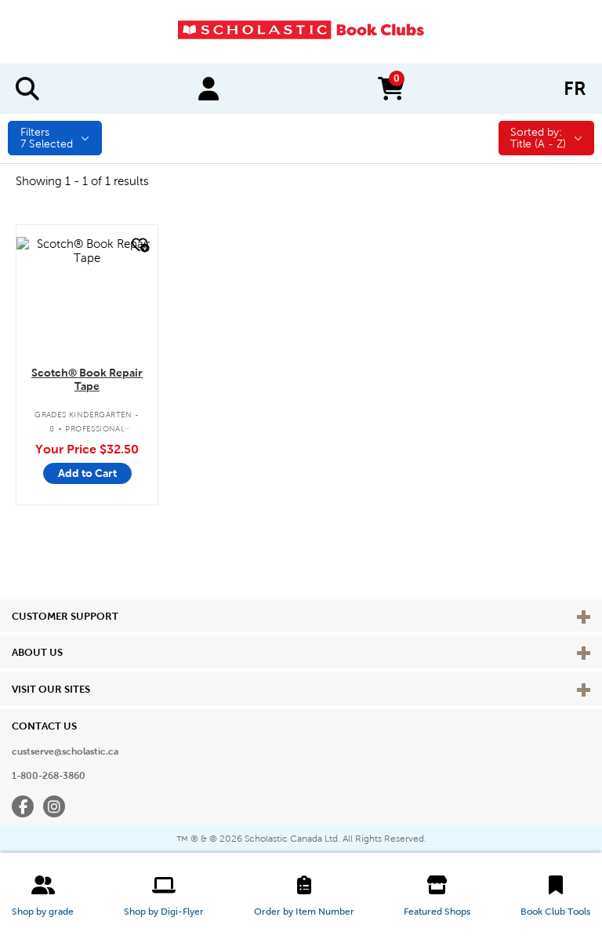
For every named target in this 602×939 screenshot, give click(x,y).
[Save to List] (139, 245)
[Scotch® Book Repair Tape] (87, 251)
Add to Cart (87, 473)
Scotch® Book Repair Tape (87, 379)
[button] (43, 896)
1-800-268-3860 (48, 775)
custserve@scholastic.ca (65, 751)
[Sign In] (208, 89)
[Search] (27, 88)
